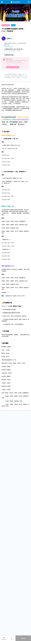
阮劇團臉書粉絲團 (8, 55)
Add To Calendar (8, 46)
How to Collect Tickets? (12, 67)
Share (27, 5)
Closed (23, 638)
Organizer (3, 639)
